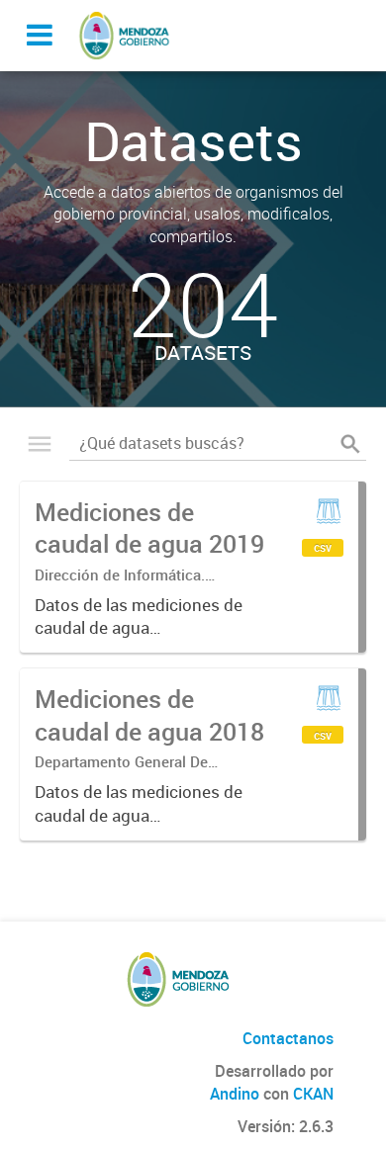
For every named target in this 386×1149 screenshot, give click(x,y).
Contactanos (288, 1038)
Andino (234, 1094)
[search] (350, 444)
